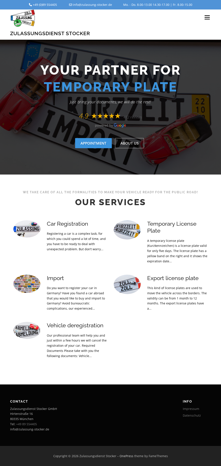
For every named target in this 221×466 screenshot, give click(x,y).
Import (55, 278)
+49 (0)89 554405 (45, 5)
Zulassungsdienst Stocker (50, 33)
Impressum (191, 409)
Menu (207, 18)
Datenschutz (192, 415)
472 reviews (132, 117)
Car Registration (67, 223)
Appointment (93, 143)
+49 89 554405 (26, 424)
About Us (129, 143)
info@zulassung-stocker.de (92, 5)
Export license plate (173, 278)
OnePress (126, 456)
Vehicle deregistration (75, 325)
